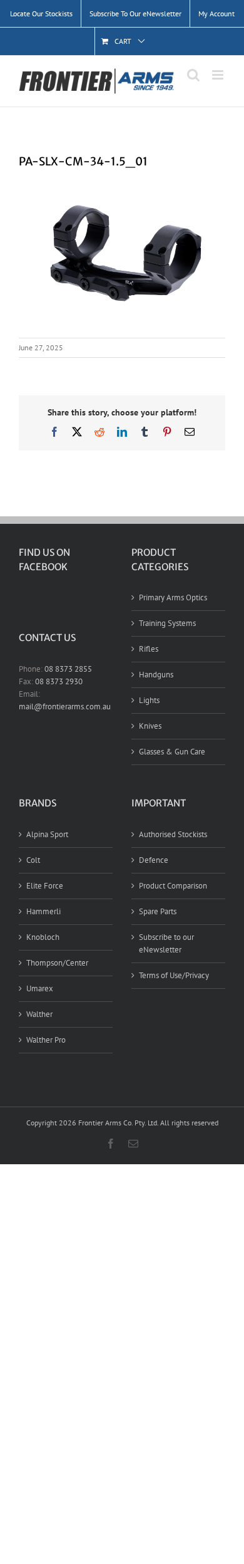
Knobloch (42, 937)
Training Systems (167, 623)
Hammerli (43, 911)
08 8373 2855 (68, 669)
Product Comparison (173, 885)
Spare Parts (157, 911)
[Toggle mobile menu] (218, 74)
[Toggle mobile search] (193, 74)
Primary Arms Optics (173, 597)
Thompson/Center (57, 962)
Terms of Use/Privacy (174, 975)
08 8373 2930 (59, 681)
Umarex (39, 988)
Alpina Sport (47, 834)
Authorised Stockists (173, 834)
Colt (33, 860)
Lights (149, 700)
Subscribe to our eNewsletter (166, 943)
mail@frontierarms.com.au (65, 706)
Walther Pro (46, 1040)
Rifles (148, 649)
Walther (39, 1014)
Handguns (156, 674)
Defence (153, 860)
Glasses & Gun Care (172, 751)
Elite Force (44, 885)
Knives (150, 726)
